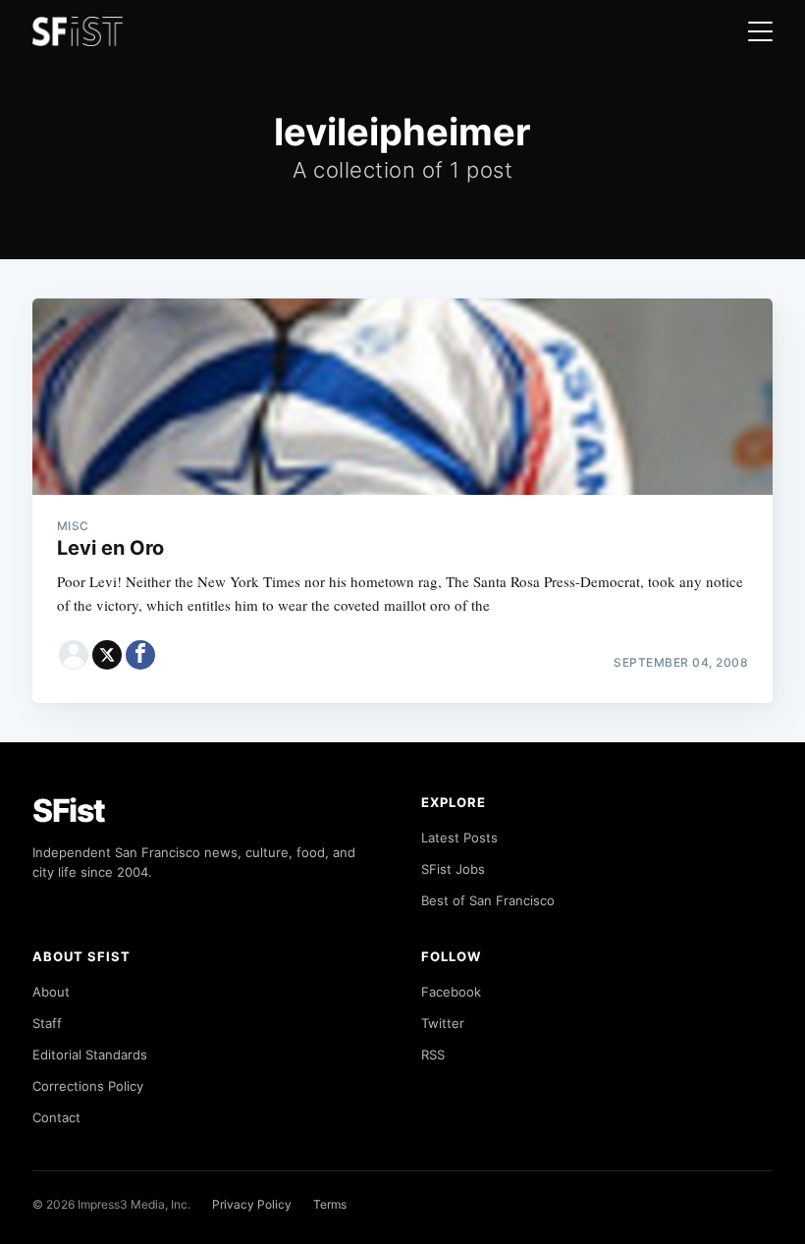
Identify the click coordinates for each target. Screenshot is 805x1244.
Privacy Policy (252, 1204)
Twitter (442, 1023)
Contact (56, 1117)
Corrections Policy (87, 1086)
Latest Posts (459, 837)
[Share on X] (107, 655)
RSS (433, 1054)
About (51, 992)
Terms (330, 1204)
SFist (68, 810)
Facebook (451, 992)
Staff (47, 1023)
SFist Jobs (453, 869)
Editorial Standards (89, 1054)
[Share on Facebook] (140, 655)
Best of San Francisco (488, 900)
